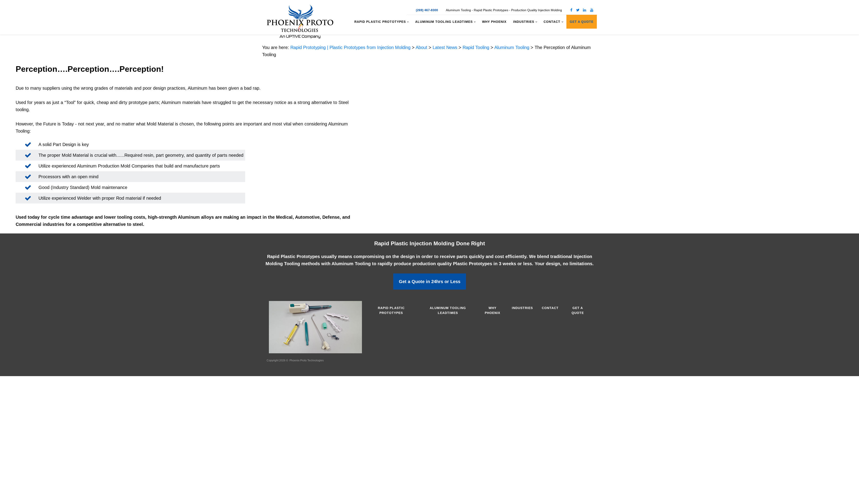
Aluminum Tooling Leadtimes (444, 21)
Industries (523, 21)
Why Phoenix (494, 21)
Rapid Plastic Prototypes (380, 21)
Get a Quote (581, 21)
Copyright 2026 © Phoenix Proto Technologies (295, 360)
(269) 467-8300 (427, 10)
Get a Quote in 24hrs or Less (429, 281)
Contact (552, 21)
